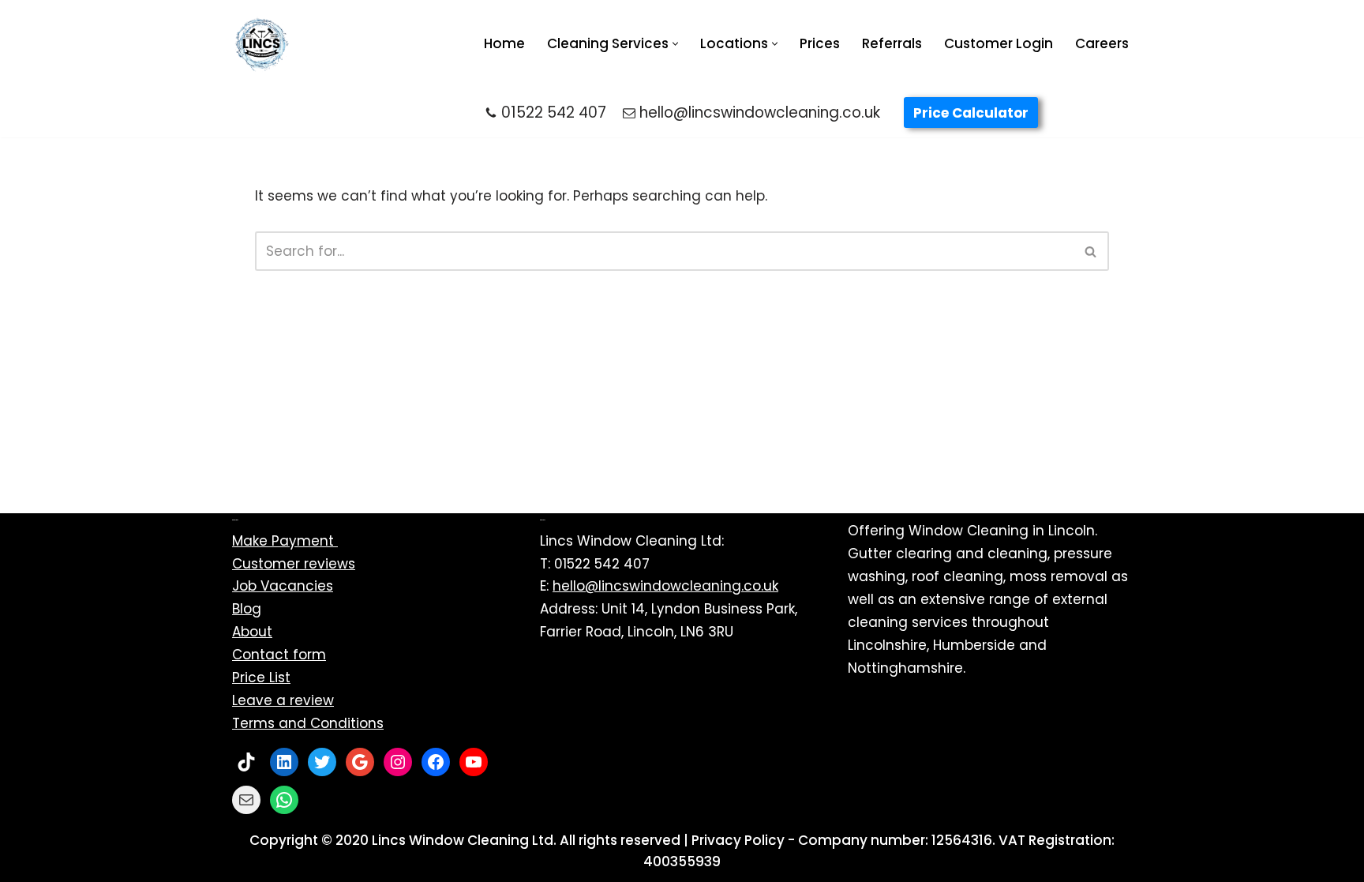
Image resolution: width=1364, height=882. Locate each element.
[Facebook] (436, 762)
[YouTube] (473, 762)
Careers (1102, 43)
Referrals (892, 43)
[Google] (360, 762)
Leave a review (283, 700)
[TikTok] (246, 762)
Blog (246, 608)
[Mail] (246, 800)
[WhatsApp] (284, 800)
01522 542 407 (553, 112)
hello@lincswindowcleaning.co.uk (759, 112)
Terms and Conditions (308, 723)
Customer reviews (293, 563)
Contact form (279, 654)
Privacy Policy (738, 840)
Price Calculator (971, 112)
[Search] (1091, 251)
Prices (820, 43)
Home (504, 43)
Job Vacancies (282, 585)
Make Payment (285, 540)
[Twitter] (322, 762)
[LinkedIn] (284, 762)
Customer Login (998, 43)
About (252, 631)
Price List (261, 677)
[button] (675, 44)
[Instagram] (398, 762)
